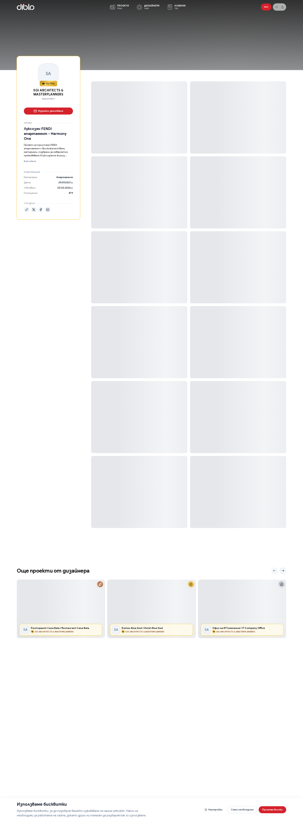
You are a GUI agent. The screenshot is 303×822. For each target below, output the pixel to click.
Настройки (215, 809)
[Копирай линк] (26, 209)
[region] (151, 609)
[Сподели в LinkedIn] (47, 209)
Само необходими (242, 809)
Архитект (48, 98)
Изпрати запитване (50, 110)
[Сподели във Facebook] (40, 209)
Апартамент (64, 177)
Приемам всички (272, 809)
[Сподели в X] (33, 209)
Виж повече (30, 161)
